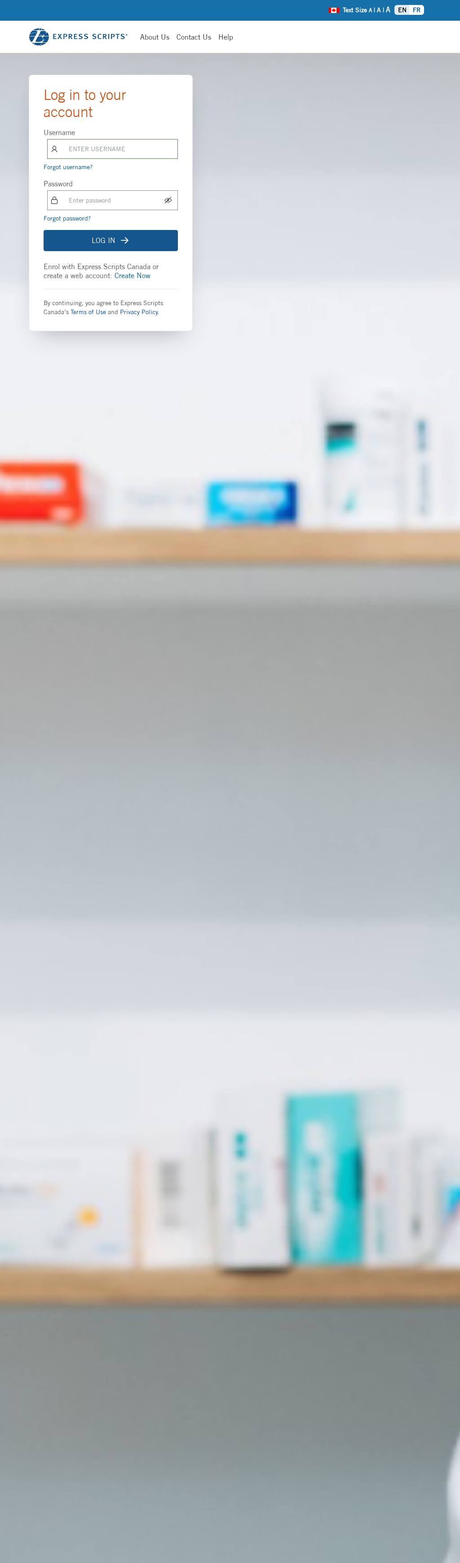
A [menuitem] (370, 10)
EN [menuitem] (402, 10)
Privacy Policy (139, 312)
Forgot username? (68, 167)
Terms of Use (88, 312)
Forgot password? (67, 218)
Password (58, 183)
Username (59, 132)
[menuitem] (333, 9)
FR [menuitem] (416, 10)
